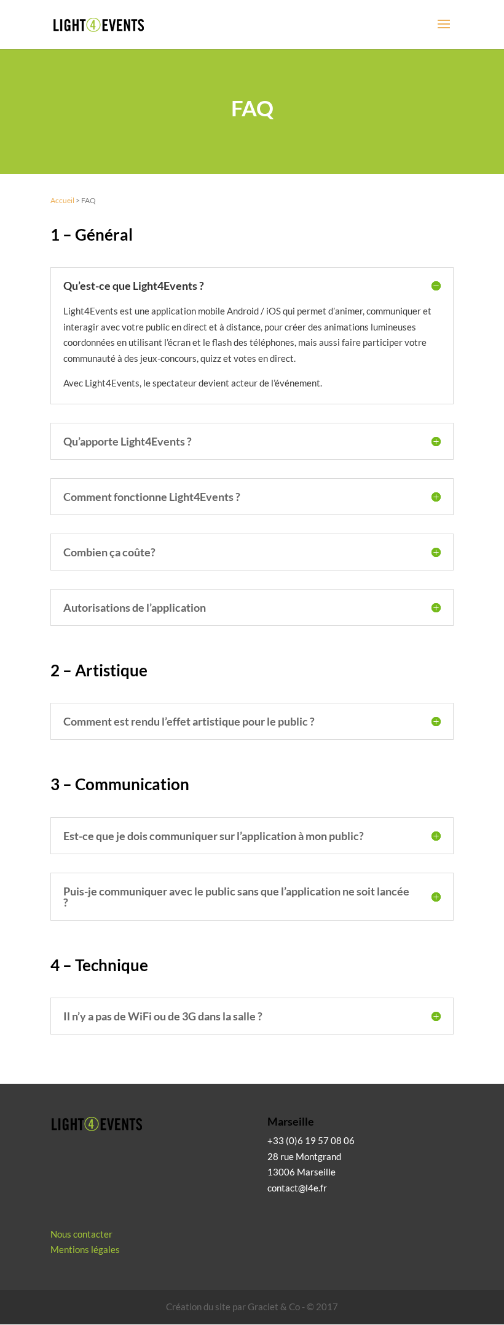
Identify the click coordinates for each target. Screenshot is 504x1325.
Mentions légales (85, 1249)
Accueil (62, 200)
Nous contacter (81, 1233)
